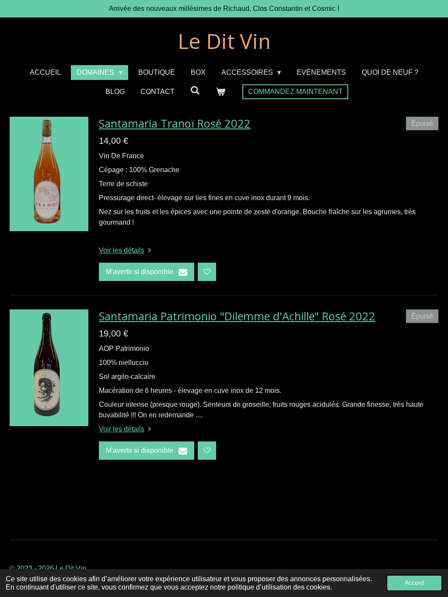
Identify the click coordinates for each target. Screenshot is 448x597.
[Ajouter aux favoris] (207, 272)
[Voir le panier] (220, 91)
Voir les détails (121, 250)
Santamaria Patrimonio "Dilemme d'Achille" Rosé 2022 (237, 316)
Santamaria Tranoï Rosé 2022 (175, 123)
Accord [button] (414, 582)
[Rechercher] (195, 90)
